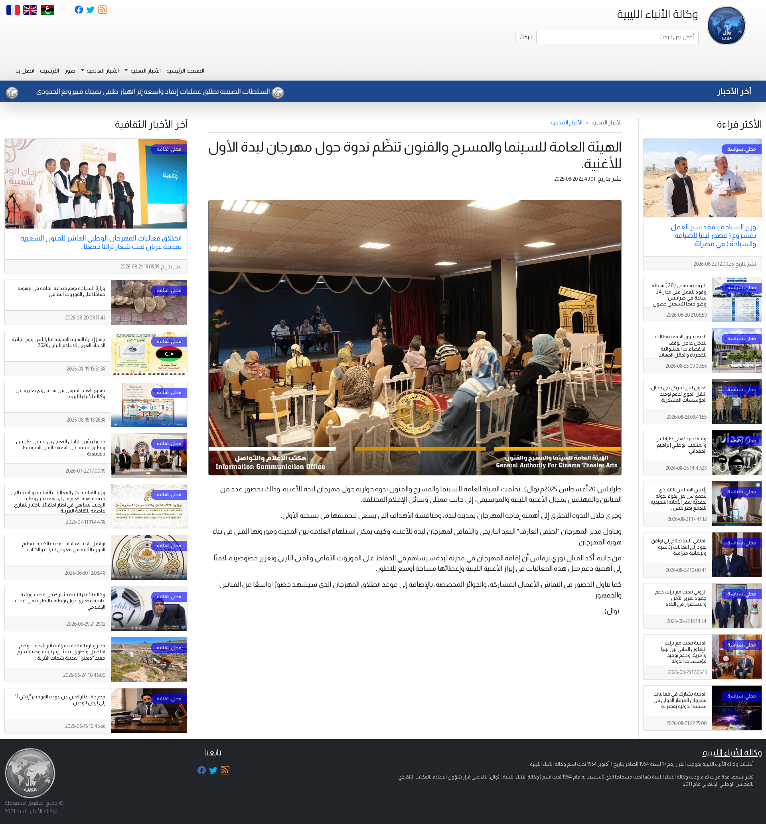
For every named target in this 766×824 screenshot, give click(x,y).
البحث (525, 37)
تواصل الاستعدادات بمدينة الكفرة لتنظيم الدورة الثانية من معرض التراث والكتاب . (63, 546)
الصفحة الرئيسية (185, 70)
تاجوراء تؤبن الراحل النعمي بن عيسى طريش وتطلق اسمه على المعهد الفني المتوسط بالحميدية (60, 447)
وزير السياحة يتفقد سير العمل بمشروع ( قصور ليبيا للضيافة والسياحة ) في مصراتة (713, 235)
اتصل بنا (25, 70)
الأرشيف (49, 70)
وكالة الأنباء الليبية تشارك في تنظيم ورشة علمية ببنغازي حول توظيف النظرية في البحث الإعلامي (60, 600)
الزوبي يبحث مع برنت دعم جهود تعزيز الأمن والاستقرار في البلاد (681, 598)
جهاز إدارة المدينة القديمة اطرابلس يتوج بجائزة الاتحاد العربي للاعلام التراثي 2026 (58, 342)
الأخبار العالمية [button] (102, 70)
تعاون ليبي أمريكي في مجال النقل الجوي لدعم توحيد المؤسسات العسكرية (679, 393)
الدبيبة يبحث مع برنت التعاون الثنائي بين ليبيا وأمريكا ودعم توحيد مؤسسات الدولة (684, 652)
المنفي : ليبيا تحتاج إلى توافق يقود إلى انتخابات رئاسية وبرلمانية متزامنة (679, 547)
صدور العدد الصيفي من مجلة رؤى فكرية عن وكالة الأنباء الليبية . (60, 393)
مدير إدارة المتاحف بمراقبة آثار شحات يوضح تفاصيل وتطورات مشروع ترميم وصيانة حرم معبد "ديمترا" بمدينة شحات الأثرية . (61, 651)
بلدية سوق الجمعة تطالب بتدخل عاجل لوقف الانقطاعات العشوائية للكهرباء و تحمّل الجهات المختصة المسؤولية (681, 348)
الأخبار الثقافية (566, 122)
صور (70, 70)
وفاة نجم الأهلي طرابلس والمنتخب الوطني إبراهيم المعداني (681, 444)
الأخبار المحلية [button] (145, 70)
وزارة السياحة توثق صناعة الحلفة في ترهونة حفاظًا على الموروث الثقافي (61, 291)
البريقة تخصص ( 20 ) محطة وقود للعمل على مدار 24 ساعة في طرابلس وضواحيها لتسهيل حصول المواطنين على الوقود (679, 297)
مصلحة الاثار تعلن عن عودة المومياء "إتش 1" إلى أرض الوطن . (59, 700)
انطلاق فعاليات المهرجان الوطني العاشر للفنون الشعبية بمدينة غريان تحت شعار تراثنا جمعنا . (101, 242)
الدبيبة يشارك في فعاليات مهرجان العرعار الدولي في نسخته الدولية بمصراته (680, 700)
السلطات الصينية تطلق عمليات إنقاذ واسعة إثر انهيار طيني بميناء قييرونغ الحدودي (206, 91)
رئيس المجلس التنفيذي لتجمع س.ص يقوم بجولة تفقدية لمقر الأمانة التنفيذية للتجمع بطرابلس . (679, 499)
